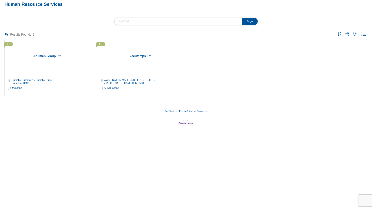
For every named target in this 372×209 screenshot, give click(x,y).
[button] (6, 34)
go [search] (251, 21)
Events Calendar (187, 111)
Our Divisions (170, 111)
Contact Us (202, 111)
